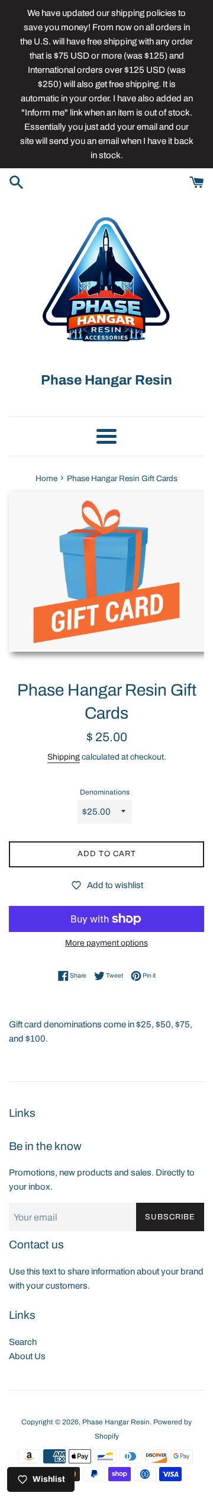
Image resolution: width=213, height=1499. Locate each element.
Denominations (105, 792)
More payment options (106, 943)
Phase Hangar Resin (116, 1422)
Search (23, 1342)
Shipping (63, 756)
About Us (27, 1356)
